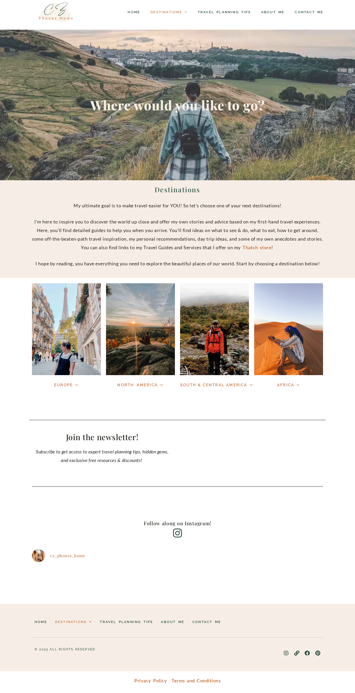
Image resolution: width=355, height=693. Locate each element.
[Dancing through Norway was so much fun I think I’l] (56, 582)
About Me (273, 12)
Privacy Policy (150, 680)
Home (134, 12)
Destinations (166, 12)
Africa (285, 385)
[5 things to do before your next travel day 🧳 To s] (153, 582)
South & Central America (213, 385)
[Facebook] (307, 653)
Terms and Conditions (196, 680)
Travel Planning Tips (224, 12)
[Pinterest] (317, 653)
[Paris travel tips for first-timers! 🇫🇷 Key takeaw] (298, 582)
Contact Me (309, 12)
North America (137, 385)
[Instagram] (286, 653)
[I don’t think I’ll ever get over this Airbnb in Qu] (105, 582)
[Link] (296, 653)
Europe (63, 385)
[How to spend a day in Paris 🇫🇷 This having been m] (250, 582)
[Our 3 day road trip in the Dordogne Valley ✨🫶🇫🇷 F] (202, 582)
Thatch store (256, 247)
